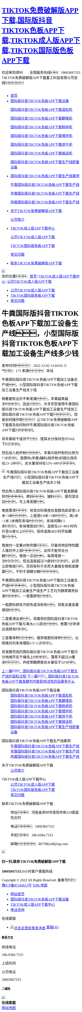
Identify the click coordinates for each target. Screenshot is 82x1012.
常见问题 (17, 254)
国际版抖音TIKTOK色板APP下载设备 (39, 101)
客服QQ (52, 927)
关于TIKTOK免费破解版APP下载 (36, 211)
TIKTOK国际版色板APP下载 (32, 246)
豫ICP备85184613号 (17, 885)
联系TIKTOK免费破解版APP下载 (36, 263)
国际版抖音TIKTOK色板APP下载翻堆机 (41, 118)
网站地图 (9, 1008)
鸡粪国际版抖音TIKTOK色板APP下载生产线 (44, 202)
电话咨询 (17, 910)
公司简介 (17, 219)
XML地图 (40, 885)
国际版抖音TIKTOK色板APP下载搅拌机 (41, 136)
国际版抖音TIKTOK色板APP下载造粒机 (41, 109)
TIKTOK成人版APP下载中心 (32, 228)
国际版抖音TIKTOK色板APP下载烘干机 (41, 144)
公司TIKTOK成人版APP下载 (32, 237)
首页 (13, 96)
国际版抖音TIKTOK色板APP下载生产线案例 (44, 176)
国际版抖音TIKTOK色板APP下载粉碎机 (41, 127)
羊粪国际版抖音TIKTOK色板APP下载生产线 (44, 193)
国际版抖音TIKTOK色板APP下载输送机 (41, 153)
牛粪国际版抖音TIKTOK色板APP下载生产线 (44, 185)
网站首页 (17, 894)
